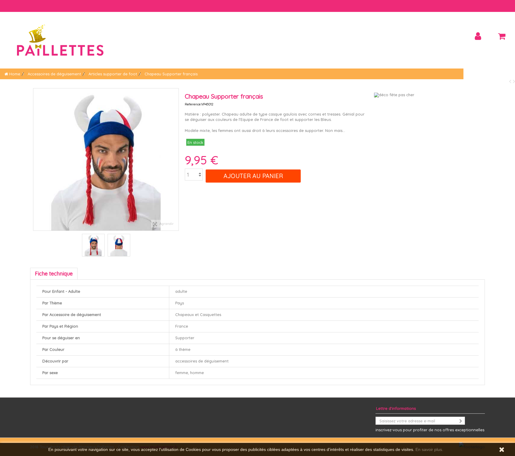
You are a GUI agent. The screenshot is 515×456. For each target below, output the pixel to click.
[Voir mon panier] (502, 36)
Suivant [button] (175, 159)
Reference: (193, 104)
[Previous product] (511, 81)
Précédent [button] (36, 159)
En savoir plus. (429, 449)
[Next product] (514, 81)
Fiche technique (54, 273)
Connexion (478, 36)
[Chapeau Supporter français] (93, 245)
